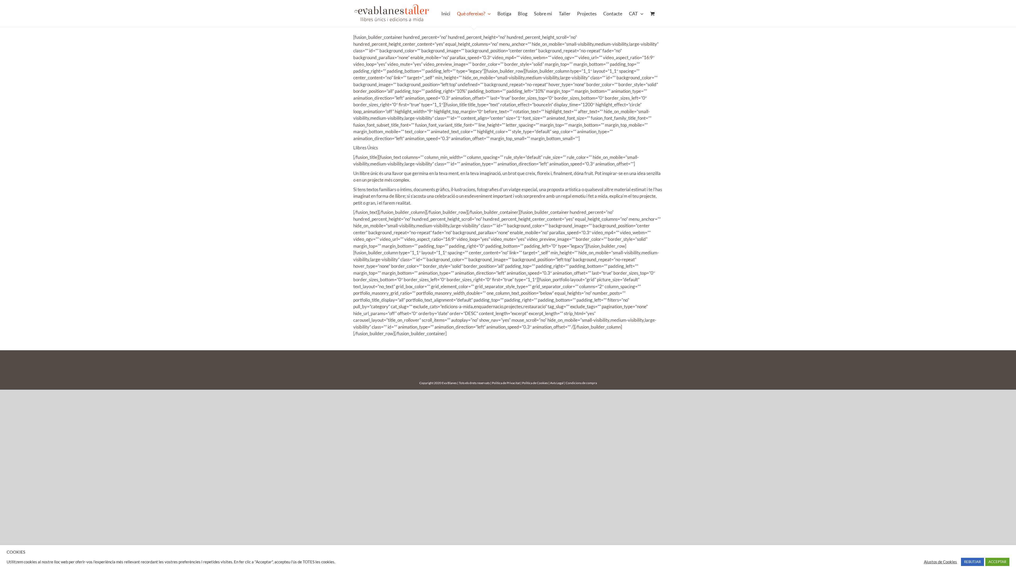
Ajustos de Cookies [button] (940, 562)
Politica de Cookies (535, 383)
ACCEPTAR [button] (997, 562)
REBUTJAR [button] (972, 562)
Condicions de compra (581, 383)
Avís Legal (557, 383)
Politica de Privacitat (506, 383)
